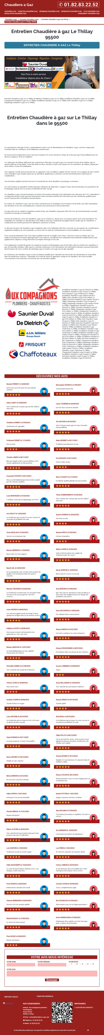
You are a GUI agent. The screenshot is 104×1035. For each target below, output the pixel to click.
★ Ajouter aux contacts (83, 1007)
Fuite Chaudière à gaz (91, 11)
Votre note (73, 962)
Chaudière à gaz (10, 11)
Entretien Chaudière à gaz (28, 11)
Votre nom (11, 962)
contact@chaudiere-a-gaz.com (39, 1017)
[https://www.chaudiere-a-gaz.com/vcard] (62, 1012)
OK (88, 1030)
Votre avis (11, 969)
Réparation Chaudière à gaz (71, 11)
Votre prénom (44, 962)
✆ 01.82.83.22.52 (78, 5)
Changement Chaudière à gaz (89, 13)
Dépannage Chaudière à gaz (49, 11)
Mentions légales (11, 997)
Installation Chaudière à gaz (15, 13)
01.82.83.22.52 (37, 1020)
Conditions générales (45, 996)
